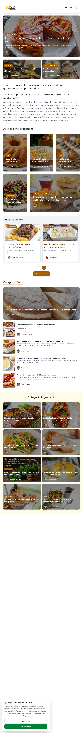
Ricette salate (10, 34)
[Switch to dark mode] (76, 8)
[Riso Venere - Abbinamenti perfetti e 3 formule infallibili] (15, 193)
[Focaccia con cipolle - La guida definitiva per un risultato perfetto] (55, 193)
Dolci (8, 155)
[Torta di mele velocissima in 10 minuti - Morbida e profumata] (41, 152)
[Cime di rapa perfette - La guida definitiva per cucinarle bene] (22, 469)
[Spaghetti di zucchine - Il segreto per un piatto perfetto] (22, 442)
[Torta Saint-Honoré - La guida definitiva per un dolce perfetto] (68, 152)
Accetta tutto (26, 726)
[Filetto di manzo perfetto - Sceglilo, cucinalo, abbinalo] (22, 415)
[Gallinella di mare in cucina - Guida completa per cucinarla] (61, 415)
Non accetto (26, 721)
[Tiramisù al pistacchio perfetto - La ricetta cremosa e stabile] (61, 497)
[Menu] (66, 8)
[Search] (71, 8)
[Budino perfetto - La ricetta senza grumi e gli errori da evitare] (61, 469)
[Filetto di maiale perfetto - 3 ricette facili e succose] (61, 442)
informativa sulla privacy (21, 716)
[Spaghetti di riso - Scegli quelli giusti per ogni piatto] (22, 497)
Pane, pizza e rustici (50, 65)
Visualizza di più (41, 274)
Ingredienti (8, 65)
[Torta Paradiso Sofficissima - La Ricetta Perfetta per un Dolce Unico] (41, 303)
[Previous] (39, 268)
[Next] (44, 268)
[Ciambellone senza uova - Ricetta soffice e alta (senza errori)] (15, 152)
